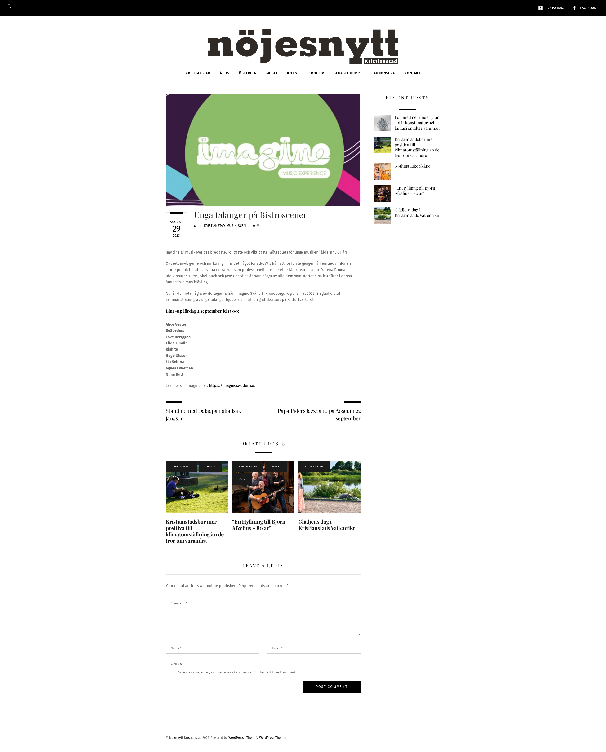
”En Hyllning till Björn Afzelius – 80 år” (258, 524)
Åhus (224, 73)
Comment (179, 603)
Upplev (210, 466)
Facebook (587, 8)
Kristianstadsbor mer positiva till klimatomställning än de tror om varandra (195, 531)
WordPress (236, 738)
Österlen (248, 73)
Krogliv (316, 73)
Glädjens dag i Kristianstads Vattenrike (326, 524)
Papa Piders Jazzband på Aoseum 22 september (319, 414)
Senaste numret (349, 73)
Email (277, 648)
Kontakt (413, 73)
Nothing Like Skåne (412, 166)
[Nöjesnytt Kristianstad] (303, 55)
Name (176, 648)
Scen (242, 226)
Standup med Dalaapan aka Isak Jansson (203, 414)
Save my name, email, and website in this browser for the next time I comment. (237, 672)
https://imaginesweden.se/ (232, 385)
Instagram (554, 8)
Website (177, 664)
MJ (196, 225)
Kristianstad (197, 73)
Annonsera (384, 73)
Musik (272, 73)
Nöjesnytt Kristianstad (185, 738)
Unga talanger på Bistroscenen (251, 214)
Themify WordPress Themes (266, 738)
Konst (293, 73)
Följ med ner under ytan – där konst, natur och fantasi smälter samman (417, 122)
